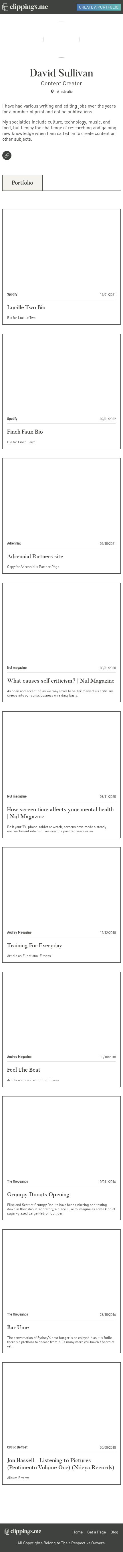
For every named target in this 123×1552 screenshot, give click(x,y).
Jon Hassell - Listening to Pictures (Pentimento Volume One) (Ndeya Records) (60, 1463)
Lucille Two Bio (26, 307)
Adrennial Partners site (35, 556)
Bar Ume (18, 1327)
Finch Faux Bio (25, 431)
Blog (114, 1532)
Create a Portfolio (98, 7)
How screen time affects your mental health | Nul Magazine (60, 813)
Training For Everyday (34, 945)
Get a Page (96, 1532)
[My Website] (8, 156)
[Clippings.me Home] (23, 1533)
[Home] (25, 7)
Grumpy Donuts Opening (38, 1194)
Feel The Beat (23, 1069)
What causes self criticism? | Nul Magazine (60, 680)
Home (77, 1532)
